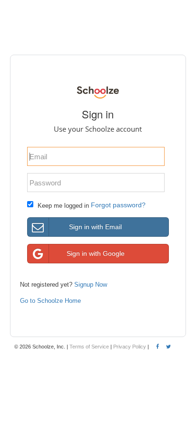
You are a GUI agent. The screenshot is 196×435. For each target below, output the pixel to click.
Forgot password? (118, 205)
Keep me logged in (63, 205)
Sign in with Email (95, 227)
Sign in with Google (96, 253)
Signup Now (90, 284)
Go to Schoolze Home (50, 300)
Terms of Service (89, 346)
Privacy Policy (129, 346)
